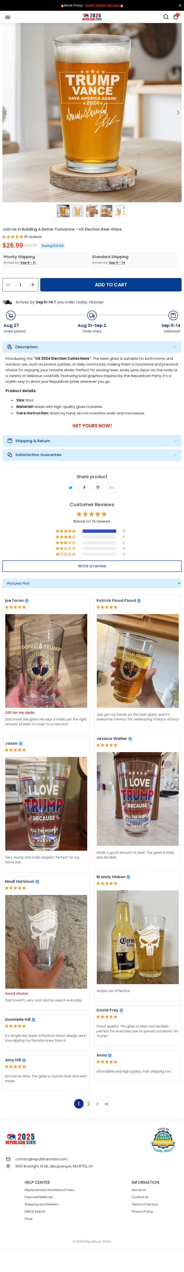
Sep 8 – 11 (27, 262)
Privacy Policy (142, 1211)
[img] (15, 607)
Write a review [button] (92, 566)
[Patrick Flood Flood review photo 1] (137, 661)
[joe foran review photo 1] (46, 661)
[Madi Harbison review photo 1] (46, 942)
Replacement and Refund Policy (50, 1190)
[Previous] (6, 112)
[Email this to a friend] (112, 487)
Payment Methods (39, 1197)
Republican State (97, 1241)
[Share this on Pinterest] (98, 487)
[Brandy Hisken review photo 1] (137, 937)
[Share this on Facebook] (84, 487)
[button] (12, 236)
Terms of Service (145, 1204)
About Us (139, 1190)
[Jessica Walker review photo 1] (137, 799)
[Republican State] (92, 17)
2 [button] (88, 1103)
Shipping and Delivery (41, 1204)
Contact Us (140, 1197)
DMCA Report (35, 1211)
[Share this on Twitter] (71, 487)
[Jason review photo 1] (46, 804)
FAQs (29, 1218)
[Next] (178, 112)
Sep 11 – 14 (117, 262)
